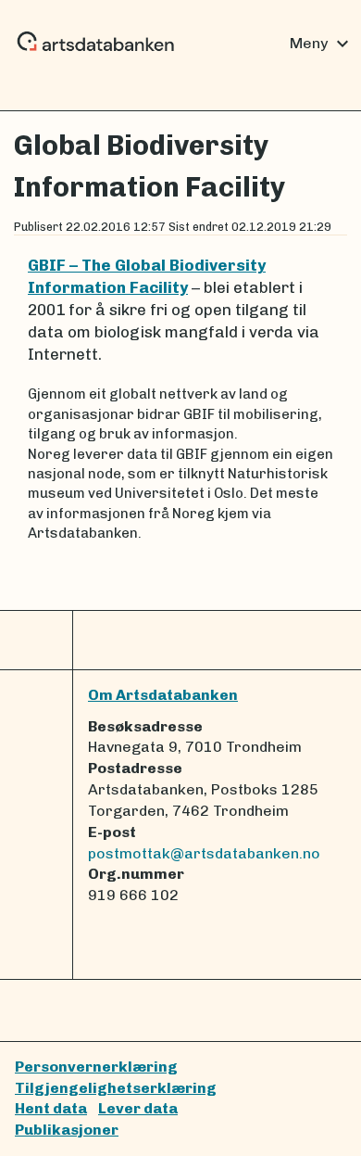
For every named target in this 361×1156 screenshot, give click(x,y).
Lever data (138, 1108)
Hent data (51, 1108)
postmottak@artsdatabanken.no (204, 853)
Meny (322, 43)
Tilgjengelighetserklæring (116, 1088)
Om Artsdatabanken (163, 695)
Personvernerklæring (96, 1066)
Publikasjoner (66, 1129)
